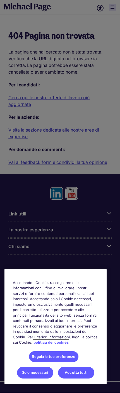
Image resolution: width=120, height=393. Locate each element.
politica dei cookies (51, 342)
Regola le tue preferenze (53, 356)
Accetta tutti (76, 372)
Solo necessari (35, 372)
